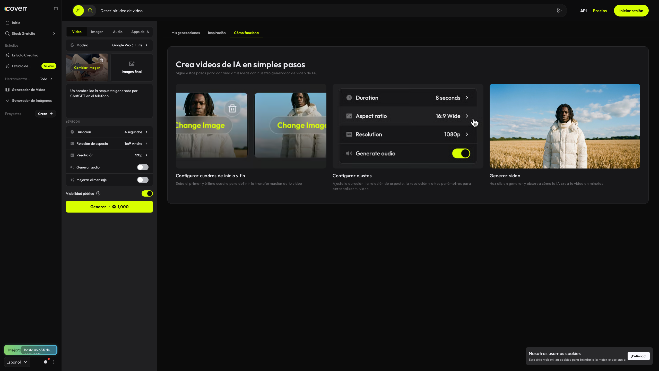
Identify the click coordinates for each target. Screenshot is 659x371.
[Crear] (78, 10)
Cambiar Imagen (87, 67)
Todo (43, 79)
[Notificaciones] (45, 362)
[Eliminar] (101, 60)
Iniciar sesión (631, 10)
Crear (42, 114)
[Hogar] (15, 8)
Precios (600, 10)
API (583, 10)
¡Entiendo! (638, 356)
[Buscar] (90, 10)
